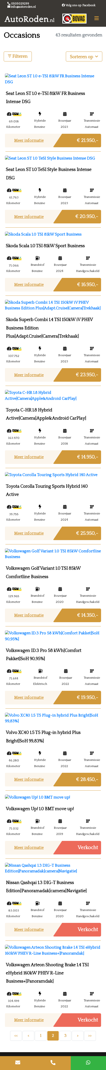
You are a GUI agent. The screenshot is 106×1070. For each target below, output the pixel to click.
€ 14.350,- (87, 614)
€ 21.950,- (87, 139)
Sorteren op (82, 56)
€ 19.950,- (87, 696)
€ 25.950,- (87, 532)
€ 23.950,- (87, 373)
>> (90, 1035)
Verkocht (88, 847)
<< (16, 1035)
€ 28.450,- (87, 778)
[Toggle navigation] (96, 18)
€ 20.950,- (86, 215)
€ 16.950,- (87, 283)
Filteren (19, 56)
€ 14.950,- (87, 456)
